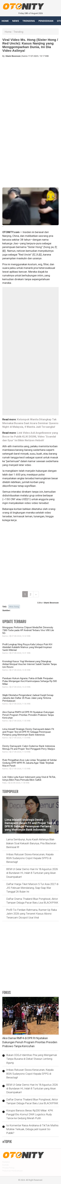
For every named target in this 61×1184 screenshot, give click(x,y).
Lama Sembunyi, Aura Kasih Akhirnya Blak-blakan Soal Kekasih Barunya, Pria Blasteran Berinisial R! (31, 843)
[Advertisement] (30, 90)
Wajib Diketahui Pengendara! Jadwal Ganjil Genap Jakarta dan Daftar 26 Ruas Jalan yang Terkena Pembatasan (27, 698)
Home (5, 20)
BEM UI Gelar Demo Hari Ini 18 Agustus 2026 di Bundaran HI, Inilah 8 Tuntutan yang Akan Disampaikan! (32, 873)
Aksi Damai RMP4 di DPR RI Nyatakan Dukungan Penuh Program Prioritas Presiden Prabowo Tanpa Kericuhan (28, 715)
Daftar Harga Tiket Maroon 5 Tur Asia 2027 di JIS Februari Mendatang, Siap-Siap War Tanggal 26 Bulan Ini (32, 887)
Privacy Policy (8, 1168)
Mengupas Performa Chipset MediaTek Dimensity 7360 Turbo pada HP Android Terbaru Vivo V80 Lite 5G (28, 630)
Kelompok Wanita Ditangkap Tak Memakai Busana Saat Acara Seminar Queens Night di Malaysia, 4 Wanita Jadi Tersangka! (30, 423)
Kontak (5, 1165)
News (15, 20)
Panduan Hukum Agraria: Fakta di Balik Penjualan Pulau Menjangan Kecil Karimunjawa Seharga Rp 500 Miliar (29, 681)
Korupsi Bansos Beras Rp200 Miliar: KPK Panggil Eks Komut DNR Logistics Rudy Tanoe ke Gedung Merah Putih (29, 1114)
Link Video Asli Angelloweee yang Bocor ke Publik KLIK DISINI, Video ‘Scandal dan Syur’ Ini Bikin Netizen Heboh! (30, 436)
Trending (29, 20)
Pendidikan (45, 20)
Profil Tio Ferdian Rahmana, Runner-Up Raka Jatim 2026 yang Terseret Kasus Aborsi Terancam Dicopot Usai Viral (31, 913)
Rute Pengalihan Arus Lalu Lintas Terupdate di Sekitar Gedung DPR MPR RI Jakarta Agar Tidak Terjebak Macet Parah (29, 763)
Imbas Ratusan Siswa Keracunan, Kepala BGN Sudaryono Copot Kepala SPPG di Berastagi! (29, 858)
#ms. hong (14, 606)
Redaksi (6, 1162)
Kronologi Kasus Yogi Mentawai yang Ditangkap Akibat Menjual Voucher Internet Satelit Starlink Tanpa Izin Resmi (29, 664)
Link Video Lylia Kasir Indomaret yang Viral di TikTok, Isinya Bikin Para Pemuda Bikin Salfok (29, 778)
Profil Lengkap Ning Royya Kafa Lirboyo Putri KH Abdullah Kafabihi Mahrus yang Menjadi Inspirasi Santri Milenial (27, 647)
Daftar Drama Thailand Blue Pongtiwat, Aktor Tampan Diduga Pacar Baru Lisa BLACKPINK (32, 900)
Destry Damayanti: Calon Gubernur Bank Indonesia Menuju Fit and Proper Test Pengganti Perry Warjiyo (28, 747)
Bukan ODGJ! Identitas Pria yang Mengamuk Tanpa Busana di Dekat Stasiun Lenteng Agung (31, 1058)
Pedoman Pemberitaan (12, 1171)
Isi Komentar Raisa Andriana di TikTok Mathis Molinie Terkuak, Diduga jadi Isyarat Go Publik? (32, 1129)
